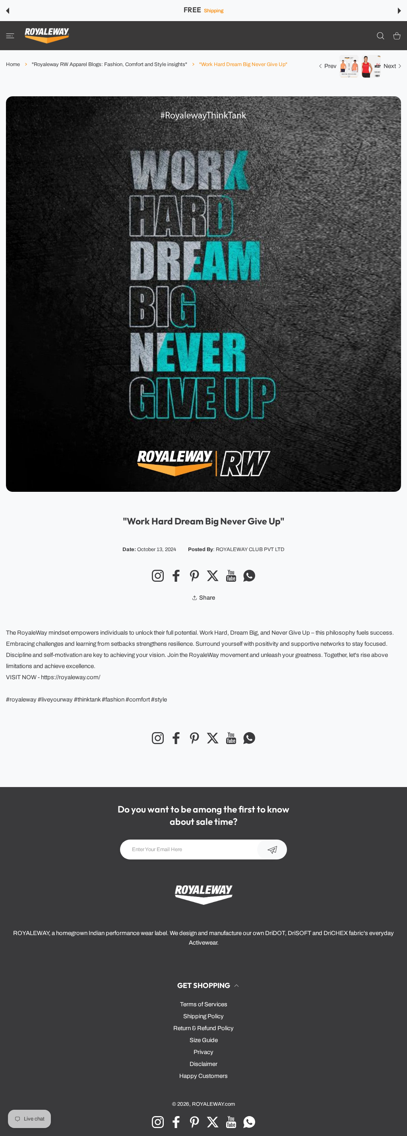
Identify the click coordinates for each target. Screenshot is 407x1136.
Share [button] (207, 597)
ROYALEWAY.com (213, 1104)
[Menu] (10, 35)
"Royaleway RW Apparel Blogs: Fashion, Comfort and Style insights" (109, 64)
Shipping (213, 11)
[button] (7, 11)
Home (13, 64)
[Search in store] (380, 35)
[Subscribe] (272, 849)
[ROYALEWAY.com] (47, 35)
